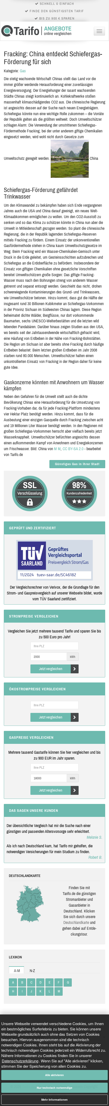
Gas (23, 70)
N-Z (32, 970)
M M (57, 448)
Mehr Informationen (54, 1099)
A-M (17, 970)
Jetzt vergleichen (50, 668)
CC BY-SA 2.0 (73, 448)
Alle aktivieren (54, 1075)
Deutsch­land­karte (76, 922)
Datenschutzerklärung (20, 1060)
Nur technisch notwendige (54, 1088)
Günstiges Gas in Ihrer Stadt (77, 464)
